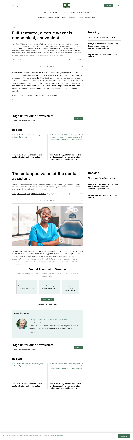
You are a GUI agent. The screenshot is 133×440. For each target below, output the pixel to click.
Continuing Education (87, 17)
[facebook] (41, 66)
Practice (41, 17)
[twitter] (47, 66)
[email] (54, 66)
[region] (66, 436)
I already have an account (47, 304)
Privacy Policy (59, 435)
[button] (13, 5)
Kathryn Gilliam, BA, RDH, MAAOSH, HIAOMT (29, 194)
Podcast (72, 17)
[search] (16, 5)
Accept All (124, 436)
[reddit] (51, 66)
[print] (82, 66)
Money (64, 17)
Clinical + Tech (53, 17)
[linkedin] (44, 66)
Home (14, 27)
